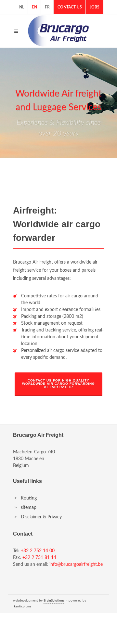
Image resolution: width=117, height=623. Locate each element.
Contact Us (70, 7)
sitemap (28, 507)
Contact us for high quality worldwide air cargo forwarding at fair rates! (58, 384)
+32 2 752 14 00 (38, 551)
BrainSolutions (54, 600)
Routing (29, 498)
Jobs (94, 7)
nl (21, 7)
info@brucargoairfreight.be (76, 564)
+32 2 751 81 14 (39, 557)
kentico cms (22, 606)
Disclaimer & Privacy (41, 517)
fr (47, 7)
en (34, 7)
